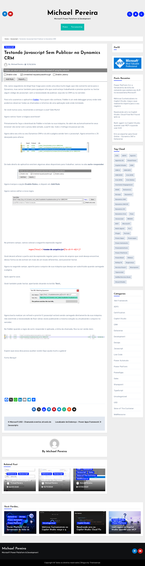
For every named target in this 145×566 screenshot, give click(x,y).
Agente (133, 155)
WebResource (82, 479)
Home (65, 27)
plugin (117, 233)
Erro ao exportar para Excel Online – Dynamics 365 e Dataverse (125, 136)
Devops (118, 194)
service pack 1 (120, 267)
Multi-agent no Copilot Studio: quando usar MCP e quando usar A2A (127, 125)
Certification (119, 313)
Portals (127, 233)
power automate (121, 243)
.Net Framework (121, 301)
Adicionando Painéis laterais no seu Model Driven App (51, 480)
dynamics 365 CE (121, 204)
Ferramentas (76, 27)
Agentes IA (119, 160)
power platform (121, 253)
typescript (119, 272)
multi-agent (119, 228)
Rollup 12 (118, 262)
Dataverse (11, 474)
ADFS (124, 155)
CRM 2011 (127, 170)
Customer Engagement (124, 185)
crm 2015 (129, 175)
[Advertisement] (55, 225)
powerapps (132, 238)
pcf (129, 228)
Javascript (14, 39)
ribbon (130, 257)
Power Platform (121, 367)
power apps (119, 238)
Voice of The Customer (86, 475)
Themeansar (95, 563)
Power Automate (121, 361)
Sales (91, 472)
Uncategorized (120, 396)
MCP (116, 223)
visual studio (120, 282)
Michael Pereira (72, 13)
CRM (79, 469)
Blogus (84, 563)
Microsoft (126, 223)
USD (116, 402)
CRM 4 (117, 170)
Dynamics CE (120, 209)
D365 (117, 189)
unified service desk (122, 277)
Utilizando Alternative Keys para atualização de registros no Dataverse (19, 480)
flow (131, 214)
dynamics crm (120, 214)
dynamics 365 (120, 199)
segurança (130, 262)
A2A (116, 155)
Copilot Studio (120, 165)
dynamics (128, 194)
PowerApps (118, 372)
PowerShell (119, 257)
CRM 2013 (118, 175)
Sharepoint (134, 267)
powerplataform (121, 248)
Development (119, 337)
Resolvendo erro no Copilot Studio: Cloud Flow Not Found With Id (127, 114)
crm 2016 (118, 180)
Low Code (118, 355)
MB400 (130, 219)
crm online (130, 180)
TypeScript (118, 390)
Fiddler (36, 99)
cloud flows (131, 160)
